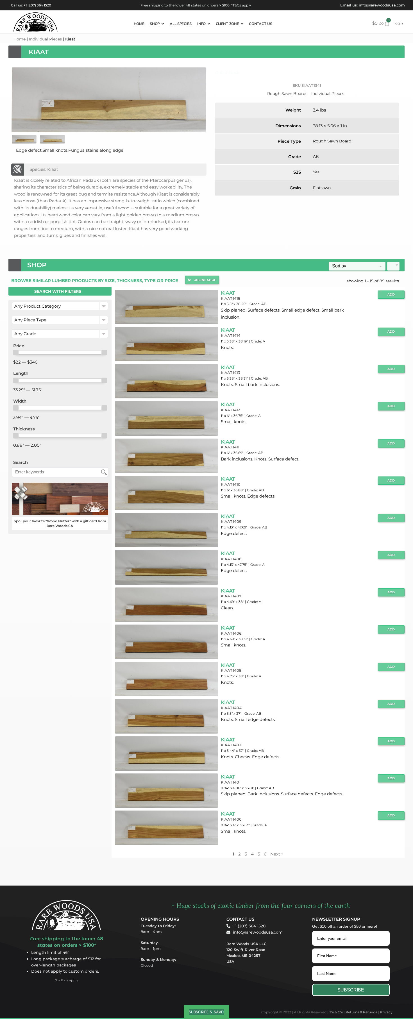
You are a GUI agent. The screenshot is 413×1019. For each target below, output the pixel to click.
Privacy (386, 1012)
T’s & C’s (336, 1012)
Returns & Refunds (361, 1012)
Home (19, 39)
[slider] (16, 352)
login (398, 23)
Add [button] (391, 294)
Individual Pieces (45, 39)
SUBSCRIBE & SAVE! (206, 1012)
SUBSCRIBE (350, 990)
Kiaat (228, 293)
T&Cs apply (242, 5)
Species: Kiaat (44, 169)
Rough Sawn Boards (287, 93)
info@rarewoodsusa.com (382, 5)
